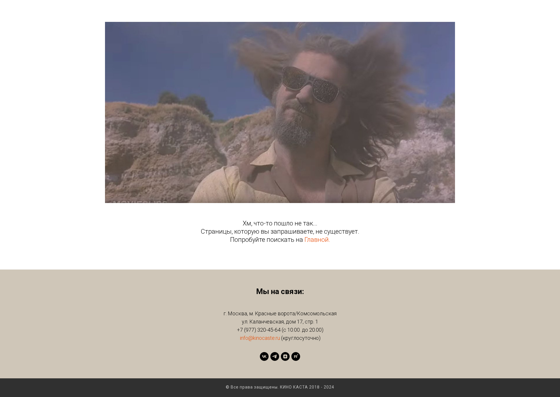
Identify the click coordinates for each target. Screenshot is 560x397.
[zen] (285, 356)
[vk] (264, 356)
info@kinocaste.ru (260, 338)
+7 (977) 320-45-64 (259, 330)
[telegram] (274, 356)
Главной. (317, 239)
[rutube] (295, 356)
